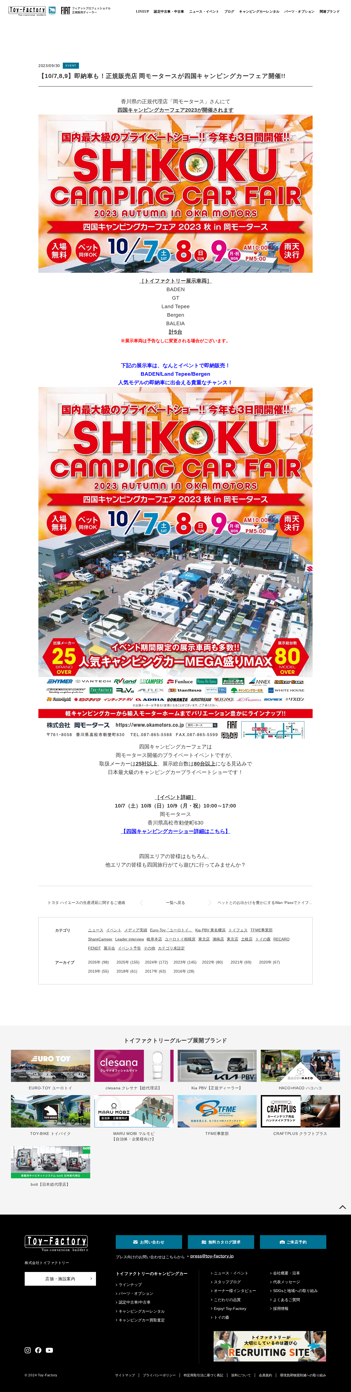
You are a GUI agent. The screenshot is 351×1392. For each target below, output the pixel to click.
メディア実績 (135, 930)
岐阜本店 (154, 939)
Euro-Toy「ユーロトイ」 (171, 930)
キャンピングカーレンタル (142, 1311)
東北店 (204, 939)
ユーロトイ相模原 (180, 939)
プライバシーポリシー (159, 1375)
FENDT (94, 948)
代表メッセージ (286, 1282)
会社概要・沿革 (286, 1273)
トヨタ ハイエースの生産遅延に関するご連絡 (86, 902)
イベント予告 (129, 948)
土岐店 (247, 939)
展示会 (109, 948)
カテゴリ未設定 (171, 948)
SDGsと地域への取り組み (295, 1290)
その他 (149, 948)
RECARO (281, 939)
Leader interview (129, 939)
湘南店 (218, 939)
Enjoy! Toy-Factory (230, 1308)
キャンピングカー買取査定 (142, 1320)
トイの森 (263, 939)
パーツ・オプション (136, 1293)
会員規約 (265, 1375)
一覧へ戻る (175, 902)
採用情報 (280, 1308)
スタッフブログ (227, 1282)
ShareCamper (100, 939)
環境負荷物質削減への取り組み (303, 1375)
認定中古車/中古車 (135, 1302)
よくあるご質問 (286, 1300)
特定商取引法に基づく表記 (203, 1375)
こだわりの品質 (227, 1300)
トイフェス (238, 930)
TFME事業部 (261, 930)
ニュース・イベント (231, 1273)
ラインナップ (130, 1284)
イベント (113, 930)
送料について (241, 1375)
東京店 (232, 939)
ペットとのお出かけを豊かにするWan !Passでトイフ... (264, 902)
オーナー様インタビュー (235, 1290)
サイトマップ (125, 1375)
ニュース (95, 930)
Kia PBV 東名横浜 (210, 930)
